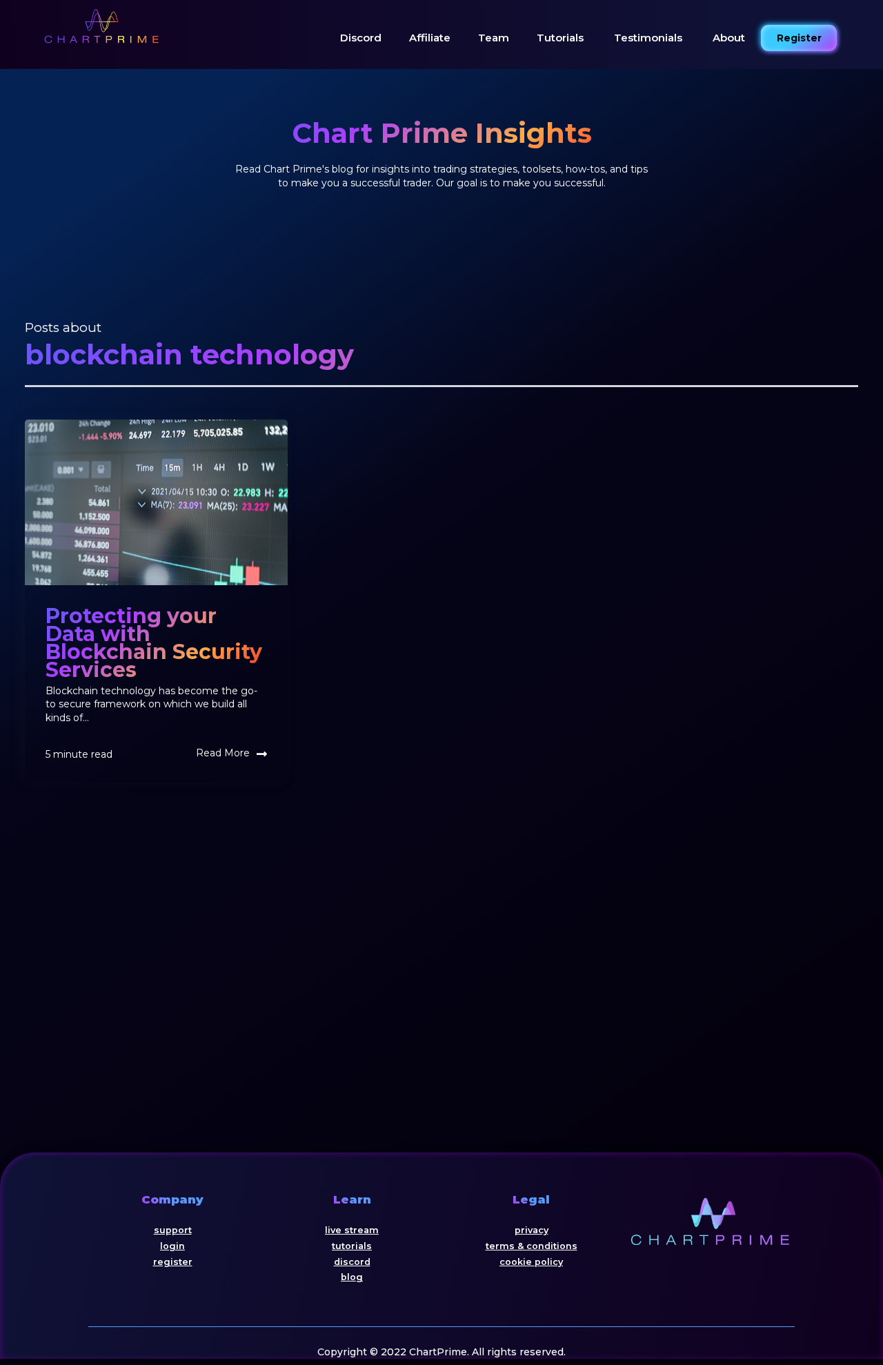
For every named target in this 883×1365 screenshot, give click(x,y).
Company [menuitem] (172, 1200)
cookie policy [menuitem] (531, 1262)
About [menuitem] (729, 37)
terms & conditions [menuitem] (531, 1246)
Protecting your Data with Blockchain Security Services (154, 642)
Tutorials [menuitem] (560, 37)
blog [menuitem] (352, 1277)
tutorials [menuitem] (352, 1246)
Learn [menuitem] (352, 1200)
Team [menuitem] (493, 37)
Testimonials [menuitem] (648, 37)
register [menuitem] (172, 1262)
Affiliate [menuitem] (429, 37)
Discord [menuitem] (360, 37)
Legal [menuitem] (531, 1200)
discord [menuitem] (352, 1262)
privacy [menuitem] (531, 1230)
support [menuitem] (173, 1230)
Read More (223, 753)
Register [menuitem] (799, 38)
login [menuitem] (172, 1246)
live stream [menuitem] (352, 1230)
